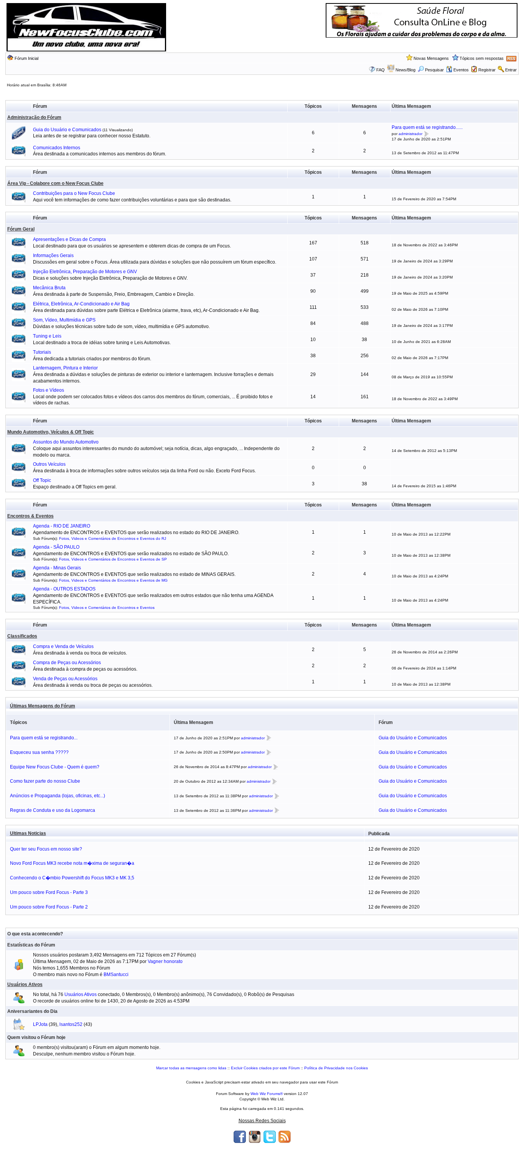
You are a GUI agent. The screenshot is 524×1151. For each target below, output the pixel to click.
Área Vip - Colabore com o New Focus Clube (55, 183)
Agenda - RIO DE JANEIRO (61, 526)
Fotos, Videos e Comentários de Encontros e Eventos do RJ (112, 538)
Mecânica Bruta (49, 287)
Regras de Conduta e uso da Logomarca (52, 810)
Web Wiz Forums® (266, 1094)
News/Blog (405, 70)
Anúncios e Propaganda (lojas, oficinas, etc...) (57, 795)
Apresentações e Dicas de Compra (69, 239)
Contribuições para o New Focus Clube (74, 193)
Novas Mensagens (431, 58)
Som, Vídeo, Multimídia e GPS (64, 320)
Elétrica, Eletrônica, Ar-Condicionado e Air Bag (81, 304)
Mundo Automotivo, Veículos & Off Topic (50, 432)
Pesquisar (434, 70)
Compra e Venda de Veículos (63, 646)
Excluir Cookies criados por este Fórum (265, 1068)
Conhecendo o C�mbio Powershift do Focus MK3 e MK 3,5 (72, 878)
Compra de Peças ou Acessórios (67, 662)
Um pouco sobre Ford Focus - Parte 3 (49, 892)
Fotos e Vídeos (48, 390)
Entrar (511, 70)
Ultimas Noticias (28, 833)
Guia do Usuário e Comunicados (67, 129)
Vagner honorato (165, 961)
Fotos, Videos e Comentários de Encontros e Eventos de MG (113, 580)
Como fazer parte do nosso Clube (45, 781)
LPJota (40, 1024)
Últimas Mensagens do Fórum (42, 706)
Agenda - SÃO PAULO (56, 547)
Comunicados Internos (56, 147)
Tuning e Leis (47, 336)
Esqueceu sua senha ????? (39, 752)
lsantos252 (70, 1024)
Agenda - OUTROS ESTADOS (64, 589)
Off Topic (42, 480)
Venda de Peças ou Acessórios (65, 678)
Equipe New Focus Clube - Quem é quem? (54, 767)
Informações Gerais (53, 255)
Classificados (22, 636)
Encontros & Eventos (30, 516)
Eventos (461, 70)
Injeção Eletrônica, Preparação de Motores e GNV (85, 271)
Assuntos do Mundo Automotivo (66, 442)
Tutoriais (42, 352)
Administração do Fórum (34, 117)
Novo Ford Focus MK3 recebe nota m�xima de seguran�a (72, 863)
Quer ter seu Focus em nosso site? (46, 849)
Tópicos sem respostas (482, 58)
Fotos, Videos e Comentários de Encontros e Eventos (107, 607)
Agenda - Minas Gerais (57, 568)
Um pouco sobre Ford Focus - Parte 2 (49, 907)
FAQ (380, 70)
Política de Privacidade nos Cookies (336, 1068)
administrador (410, 134)
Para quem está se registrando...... (427, 127)
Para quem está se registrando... (43, 737)
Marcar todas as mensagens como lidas (191, 1068)
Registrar (487, 70)
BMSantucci (116, 974)
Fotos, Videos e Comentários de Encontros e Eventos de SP (113, 559)
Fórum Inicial (26, 58)
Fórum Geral (21, 229)
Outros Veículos (49, 464)
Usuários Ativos (25, 984)
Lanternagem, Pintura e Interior (65, 368)
